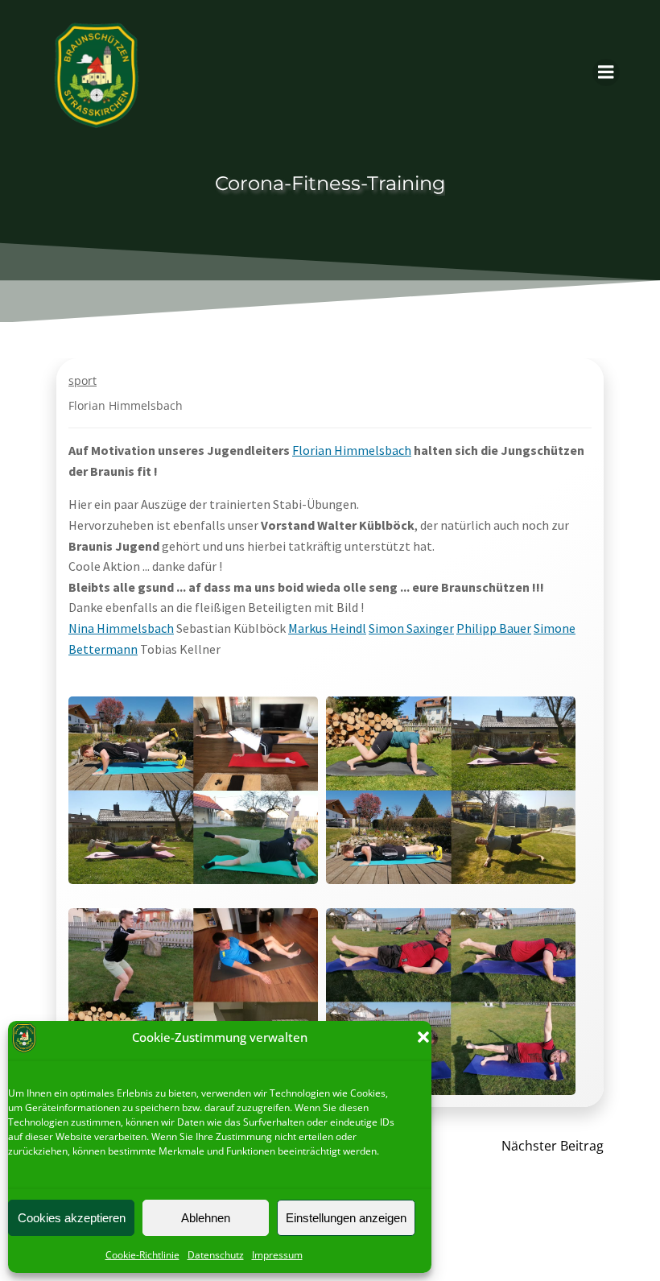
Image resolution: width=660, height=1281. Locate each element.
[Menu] (606, 72)
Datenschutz (216, 1255)
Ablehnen (205, 1218)
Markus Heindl (327, 628)
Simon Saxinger (411, 628)
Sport (82, 380)
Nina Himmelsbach (121, 628)
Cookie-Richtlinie (142, 1255)
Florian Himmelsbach (125, 405)
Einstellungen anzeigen (346, 1218)
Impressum (277, 1255)
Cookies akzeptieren (72, 1218)
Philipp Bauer (493, 628)
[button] (423, 1037)
